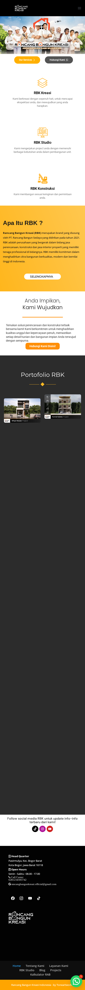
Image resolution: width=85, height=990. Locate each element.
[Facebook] (12, 898)
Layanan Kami (58, 966)
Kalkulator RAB (40, 974)
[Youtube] (50, 829)
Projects (55, 970)
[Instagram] (42, 829)
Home (17, 966)
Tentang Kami (35, 966)
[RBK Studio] (42, 132)
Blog (42, 970)
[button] (79, 8)
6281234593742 (17, 880)
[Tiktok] (35, 829)
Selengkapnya (41, 276)
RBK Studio (42, 142)
